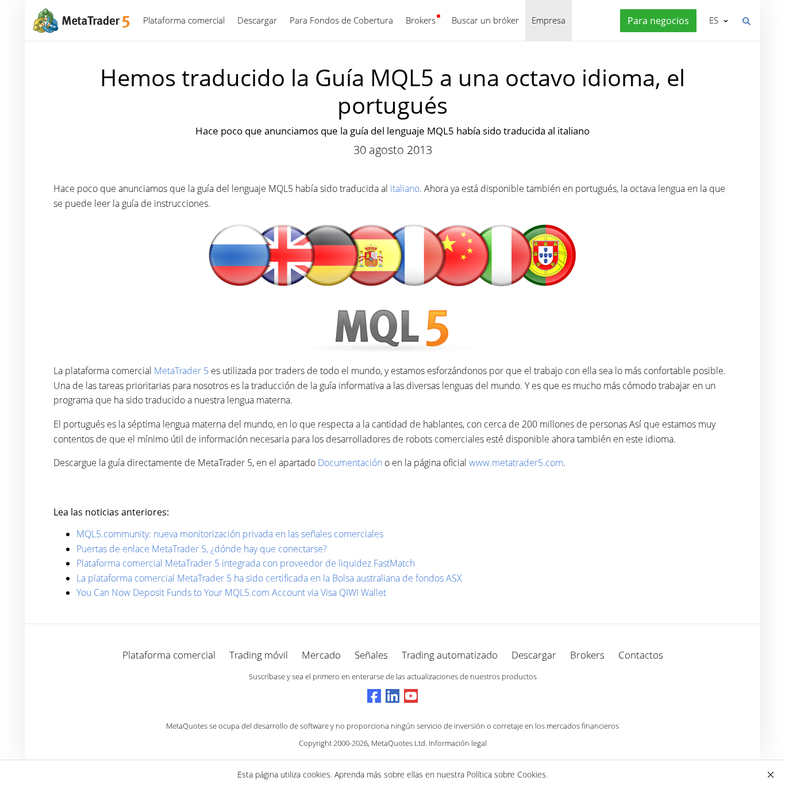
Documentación (350, 462)
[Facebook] (374, 696)
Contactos (640, 654)
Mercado (321, 654)
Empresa (548, 20)
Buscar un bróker (485, 20)
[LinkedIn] (392, 696)
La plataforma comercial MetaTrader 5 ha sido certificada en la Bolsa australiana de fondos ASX (269, 578)
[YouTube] (411, 696)
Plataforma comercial (184, 20)
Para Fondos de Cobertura (341, 20)
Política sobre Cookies (506, 774)
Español (711, 20)
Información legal (458, 743)
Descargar (257, 20)
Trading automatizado (450, 654)
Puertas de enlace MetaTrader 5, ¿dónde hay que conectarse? (201, 548)
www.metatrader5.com (516, 462)
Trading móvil (258, 654)
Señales (371, 654)
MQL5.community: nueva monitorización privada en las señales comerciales (229, 534)
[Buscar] (746, 20)
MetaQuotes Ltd (398, 743)
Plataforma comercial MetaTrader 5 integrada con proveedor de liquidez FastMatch (245, 563)
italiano (405, 188)
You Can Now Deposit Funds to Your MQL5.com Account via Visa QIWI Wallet (231, 592)
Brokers (421, 20)
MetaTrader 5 (181, 370)
